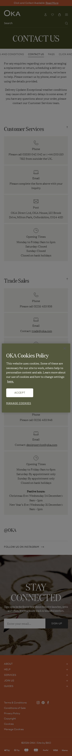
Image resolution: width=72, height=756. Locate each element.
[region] (36, 377)
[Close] (64, 348)
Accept (19, 392)
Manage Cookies (18, 403)
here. (10, 381)
